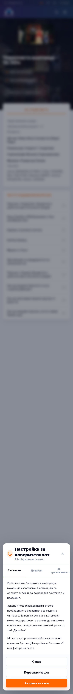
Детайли (36, 570)
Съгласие (14, 570)
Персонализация (36, 672)
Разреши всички (36, 683)
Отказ (36, 661)
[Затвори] (62, 554)
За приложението (60, 570)
